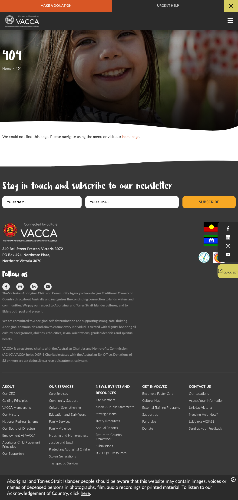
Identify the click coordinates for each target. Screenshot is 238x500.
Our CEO (8, 393)
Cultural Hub (151, 400)
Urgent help (168, 5)
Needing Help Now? (203, 414)
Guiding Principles (15, 400)
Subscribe (209, 202)
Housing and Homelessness (68, 435)
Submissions (104, 446)
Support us (150, 414)
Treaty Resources (108, 421)
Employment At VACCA (18, 435)
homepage (130, 137)
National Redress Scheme (20, 421)
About (8, 386)
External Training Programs (161, 407)
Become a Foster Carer (158, 393)
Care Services (58, 393)
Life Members (105, 400)
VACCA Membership (16, 407)
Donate (147, 428)
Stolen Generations (62, 456)
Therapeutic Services (63, 463)
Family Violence (60, 428)
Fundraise (149, 421)
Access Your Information (206, 400)
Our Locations (199, 393)
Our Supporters (13, 453)
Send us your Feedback (205, 428)
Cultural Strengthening (65, 407)
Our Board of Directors (19, 428)
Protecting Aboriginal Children (70, 449)
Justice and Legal (61, 442)
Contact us (200, 386)
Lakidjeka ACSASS (201, 421)
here (85, 493)
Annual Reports (107, 428)
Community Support (63, 400)
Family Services (59, 421)
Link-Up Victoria (200, 407)
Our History (10, 414)
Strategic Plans (106, 414)
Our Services (61, 386)
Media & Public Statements (115, 407)
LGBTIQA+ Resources (111, 453)
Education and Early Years (67, 414)
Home (7, 68)
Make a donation (56, 5)
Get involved (154, 386)
